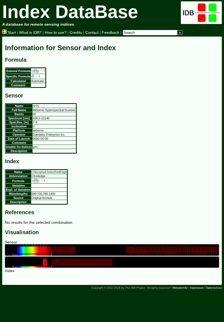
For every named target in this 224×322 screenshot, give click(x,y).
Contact (92, 32)
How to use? (55, 32)
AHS (36, 106)
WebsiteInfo (179, 287)
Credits (76, 32)
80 (34, 114)
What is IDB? (30, 32)
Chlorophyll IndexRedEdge (49, 172)
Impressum (197, 287)
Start (11, 32)
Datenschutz (214, 287)
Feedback (110, 32)
